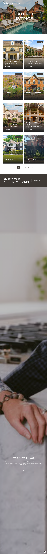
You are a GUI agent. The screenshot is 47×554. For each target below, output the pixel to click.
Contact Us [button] (23, 470)
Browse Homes (38, 180)
